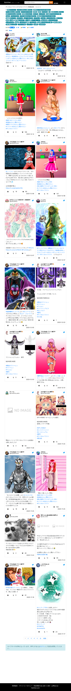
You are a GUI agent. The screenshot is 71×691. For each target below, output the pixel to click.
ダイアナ (36, 14)
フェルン (43, 18)
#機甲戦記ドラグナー (43, 376)
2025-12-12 (61, 76)
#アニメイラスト (42, 248)
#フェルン (40, 306)
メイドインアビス (51, 18)
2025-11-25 (61, 444)
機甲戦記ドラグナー (19, 20)
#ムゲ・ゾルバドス (26, 314)
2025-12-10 (61, 138)
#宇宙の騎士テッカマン (13, 587)
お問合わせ (54, 686)
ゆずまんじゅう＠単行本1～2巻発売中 (20, 200)
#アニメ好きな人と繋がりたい (17, 58)
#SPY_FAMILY (41, 428)
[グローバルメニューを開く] (64, 2)
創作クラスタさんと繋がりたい (13, 14)
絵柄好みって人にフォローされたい (42, 9)
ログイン (42, 646)
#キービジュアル (42, 432)
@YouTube (25, 250)
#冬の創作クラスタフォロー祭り (47, 186)
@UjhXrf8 (12, 35)
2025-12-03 (61, 322)
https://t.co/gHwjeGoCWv (14, 188)
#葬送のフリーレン (12, 54)
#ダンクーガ (27, 311)
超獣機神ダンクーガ (11, 18)
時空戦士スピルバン (27, 14)
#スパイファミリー (43, 430)
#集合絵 (39, 438)
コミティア (29, 24)
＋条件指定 (55, 3)
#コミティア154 (42, 607)
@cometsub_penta (14, 393)
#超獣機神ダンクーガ (12, 311)
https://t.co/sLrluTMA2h (13, 250)
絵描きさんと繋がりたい (57, 12)
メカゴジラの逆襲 (24, 22)
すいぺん (12, 391)
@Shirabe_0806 (14, 516)
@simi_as (43, 565)
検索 (51, 2)
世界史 (35, 12)
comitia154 (42, 24)
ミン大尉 (28, 20)
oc (49, 12)
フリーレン (36, 18)
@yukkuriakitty (13, 201)
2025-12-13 (30, 68)
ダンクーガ (20, 18)
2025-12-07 (30, 255)
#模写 (39, 312)
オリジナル (44, 12)
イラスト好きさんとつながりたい (28, 16)
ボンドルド (59, 18)
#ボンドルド (41, 310)
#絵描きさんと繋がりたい (14, 122)
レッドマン (42, 14)
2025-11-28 (30, 448)
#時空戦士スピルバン (43, 128)
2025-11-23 (30, 555)
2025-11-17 (61, 634)
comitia (36, 24)
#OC (19, 120)
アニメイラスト (15, 16)
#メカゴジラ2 (28, 495)
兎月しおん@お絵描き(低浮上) (49, 515)
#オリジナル (14, 120)
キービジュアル (10, 22)
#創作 (7, 120)
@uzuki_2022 (44, 516)
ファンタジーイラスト (26, 12)
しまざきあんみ (45, 564)
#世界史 (39, 68)
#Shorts (31, 248)
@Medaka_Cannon (45, 35)
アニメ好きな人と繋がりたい (13, 12)
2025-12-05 (30, 327)
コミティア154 (21, 24)
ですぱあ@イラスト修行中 (48, 80)
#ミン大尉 (57, 376)
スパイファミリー (53, 20)
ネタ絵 (11, 20)
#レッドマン (10, 171)
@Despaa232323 (45, 81)
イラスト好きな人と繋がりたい (24, 9)
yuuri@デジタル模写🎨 (47, 264)
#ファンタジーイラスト (19, 60)
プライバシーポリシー (26, 686)
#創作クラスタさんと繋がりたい (16, 124)
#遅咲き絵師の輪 (42, 554)
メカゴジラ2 (33, 22)
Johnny (12, 80)
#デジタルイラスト (49, 68)
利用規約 (15, 686)
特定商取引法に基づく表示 (42, 686)
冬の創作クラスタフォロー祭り (53, 14)
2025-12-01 (61, 388)
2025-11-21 (61, 560)
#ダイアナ (57, 128)
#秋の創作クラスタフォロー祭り (47, 499)
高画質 (10, 30)
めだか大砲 (44, 33)
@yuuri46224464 (45, 265)
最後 (44, 638)
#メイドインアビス (43, 308)
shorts (8, 16)
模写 (7, 20)
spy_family (44, 20)
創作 (39, 12)
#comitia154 (41, 628)
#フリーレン (41, 304)
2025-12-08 (30, 193)
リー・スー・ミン (36, 20)
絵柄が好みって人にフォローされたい (46, 16)
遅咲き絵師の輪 (57, 22)
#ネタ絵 (39, 317)
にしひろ (12, 33)
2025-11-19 (30, 597)
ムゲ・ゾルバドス (28, 18)
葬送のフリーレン (11, 9)
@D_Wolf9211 (13, 81)
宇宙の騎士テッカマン (11, 24)
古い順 (17, 27)
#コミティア (41, 624)
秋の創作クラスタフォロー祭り (45, 22)
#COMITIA (40, 626)
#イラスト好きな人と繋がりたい (16, 126)
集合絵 (16, 22)
